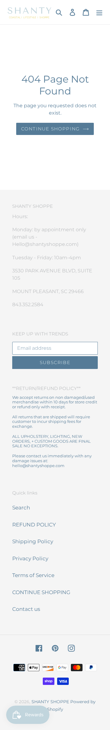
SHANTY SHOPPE (50, 701)
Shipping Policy (32, 541)
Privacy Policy (30, 558)
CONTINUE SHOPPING (41, 592)
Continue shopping (50, 129)
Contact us (26, 609)
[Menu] (99, 12)
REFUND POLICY (34, 525)
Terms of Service (33, 575)
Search (21, 508)
